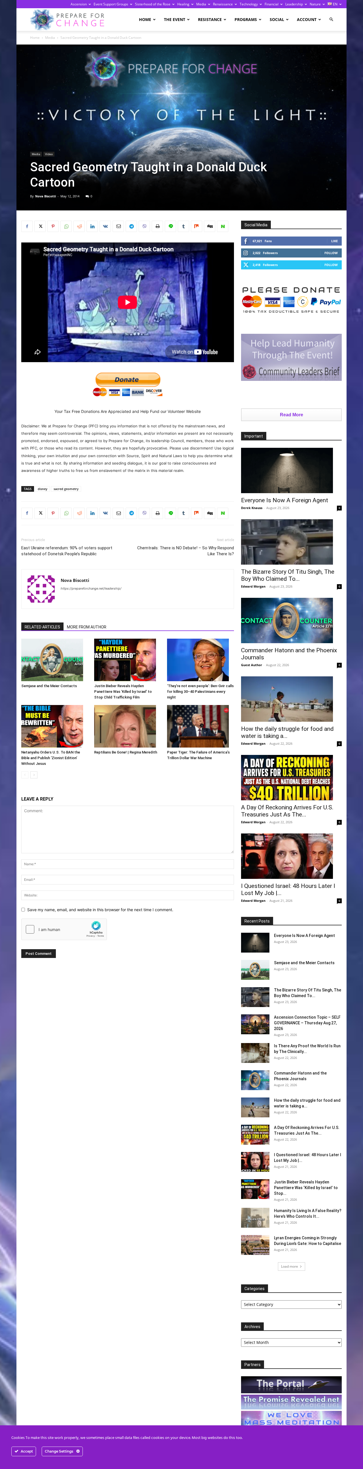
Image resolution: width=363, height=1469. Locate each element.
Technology (249, 4)
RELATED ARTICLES (42, 627)
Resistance (210, 19)
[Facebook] (27, 226)
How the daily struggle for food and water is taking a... (287, 732)
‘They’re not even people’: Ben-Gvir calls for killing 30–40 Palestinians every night (200, 691)
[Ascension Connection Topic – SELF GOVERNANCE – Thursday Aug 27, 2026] (255, 1024)
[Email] (118, 226)
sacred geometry (66, 489)
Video (49, 154)
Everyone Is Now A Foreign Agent (284, 500)
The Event (174, 19)
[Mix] (196, 226)
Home (145, 19)
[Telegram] (131, 226)
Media (201, 4)
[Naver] (222, 226)
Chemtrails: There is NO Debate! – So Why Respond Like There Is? (185, 550)
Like (334, 241)
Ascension (79, 4)
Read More (291, 414)
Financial (271, 4)
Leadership (294, 4)
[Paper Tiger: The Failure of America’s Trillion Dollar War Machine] (200, 726)
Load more (289, 1266)
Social (277, 19)
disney (42, 489)
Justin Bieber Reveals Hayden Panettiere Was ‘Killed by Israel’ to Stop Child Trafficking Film (123, 691)
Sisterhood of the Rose (152, 4)
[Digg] (209, 226)
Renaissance (223, 4)
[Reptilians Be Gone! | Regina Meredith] (127, 726)
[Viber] (144, 226)
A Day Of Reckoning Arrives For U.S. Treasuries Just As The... (287, 811)
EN (334, 4)
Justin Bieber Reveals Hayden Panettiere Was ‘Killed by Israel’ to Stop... (306, 1188)
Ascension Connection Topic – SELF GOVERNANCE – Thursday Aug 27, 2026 (307, 1023)
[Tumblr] (183, 226)
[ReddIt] (79, 226)
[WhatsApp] (66, 226)
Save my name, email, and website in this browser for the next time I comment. (100, 909)
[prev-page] (24, 774)
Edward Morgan (253, 586)
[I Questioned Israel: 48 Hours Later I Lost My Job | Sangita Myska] (291, 856)
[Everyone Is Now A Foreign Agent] (291, 470)
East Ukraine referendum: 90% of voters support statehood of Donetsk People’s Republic (66, 550)
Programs (246, 19)
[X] (40, 226)
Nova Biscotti (45, 196)
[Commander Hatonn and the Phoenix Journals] (291, 620)
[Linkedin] (92, 226)
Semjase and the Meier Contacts (49, 686)
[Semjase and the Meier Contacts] (54, 660)
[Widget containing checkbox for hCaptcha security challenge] (64, 929)
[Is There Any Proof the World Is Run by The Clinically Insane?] (255, 1053)
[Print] (157, 226)
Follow (331, 253)
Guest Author (251, 665)
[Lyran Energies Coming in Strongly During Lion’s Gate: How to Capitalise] (255, 1245)
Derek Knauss (251, 508)
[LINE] (170, 226)
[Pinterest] (53, 226)
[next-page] (33, 774)
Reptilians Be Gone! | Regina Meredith (125, 752)
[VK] (105, 226)
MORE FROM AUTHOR (86, 627)
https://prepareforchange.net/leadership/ (91, 588)
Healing (183, 4)
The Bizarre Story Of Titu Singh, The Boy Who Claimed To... (287, 575)
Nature (315, 4)
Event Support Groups (111, 4)
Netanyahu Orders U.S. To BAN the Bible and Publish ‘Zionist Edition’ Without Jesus (50, 758)
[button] (331, 19)
